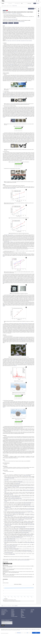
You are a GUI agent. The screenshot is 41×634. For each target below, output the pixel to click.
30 (26, 65)
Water (5, 5)
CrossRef (29, 475)
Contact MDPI (3, 613)
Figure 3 (15, 115)
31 (27, 65)
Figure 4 (29, 137)
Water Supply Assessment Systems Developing (18, 21)
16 (22, 340)
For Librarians (12, 613)
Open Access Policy (3, 612)
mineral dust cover (14, 40)
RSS (12, 605)
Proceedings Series (23, 617)
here (31, 576)
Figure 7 (11, 188)
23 (12, 64)
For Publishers (12, 614)
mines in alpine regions (8, 40)
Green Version (18, 496)
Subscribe (3, 625)
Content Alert (15, 605)
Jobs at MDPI (2, 614)
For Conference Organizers (14, 616)
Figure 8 (14, 188)
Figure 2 (4, 93)
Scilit (21, 613)
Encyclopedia (22, 615)
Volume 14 (7, 5)
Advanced (38, 3)
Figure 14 (15, 365)
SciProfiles (22, 614)
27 (16, 65)
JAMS (21, 616)
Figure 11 (26, 323)
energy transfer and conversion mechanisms (26, 40)
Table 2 (17, 155)
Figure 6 (9, 188)
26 (31, 64)
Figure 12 (22, 338)
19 (9, 64)
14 (11, 59)
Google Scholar (26, 475)
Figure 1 (15, 76)
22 (11, 64)
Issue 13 (10, 5)
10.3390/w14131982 (14, 5)
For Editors (12, 612)
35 (24, 340)
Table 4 (22, 406)
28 (17, 65)
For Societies (12, 615)
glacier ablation (19, 40)
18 (8, 64)
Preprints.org (22, 612)
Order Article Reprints (31, 8)
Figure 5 (19, 168)
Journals (3, 5)
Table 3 (26, 362)
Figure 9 (4, 256)
